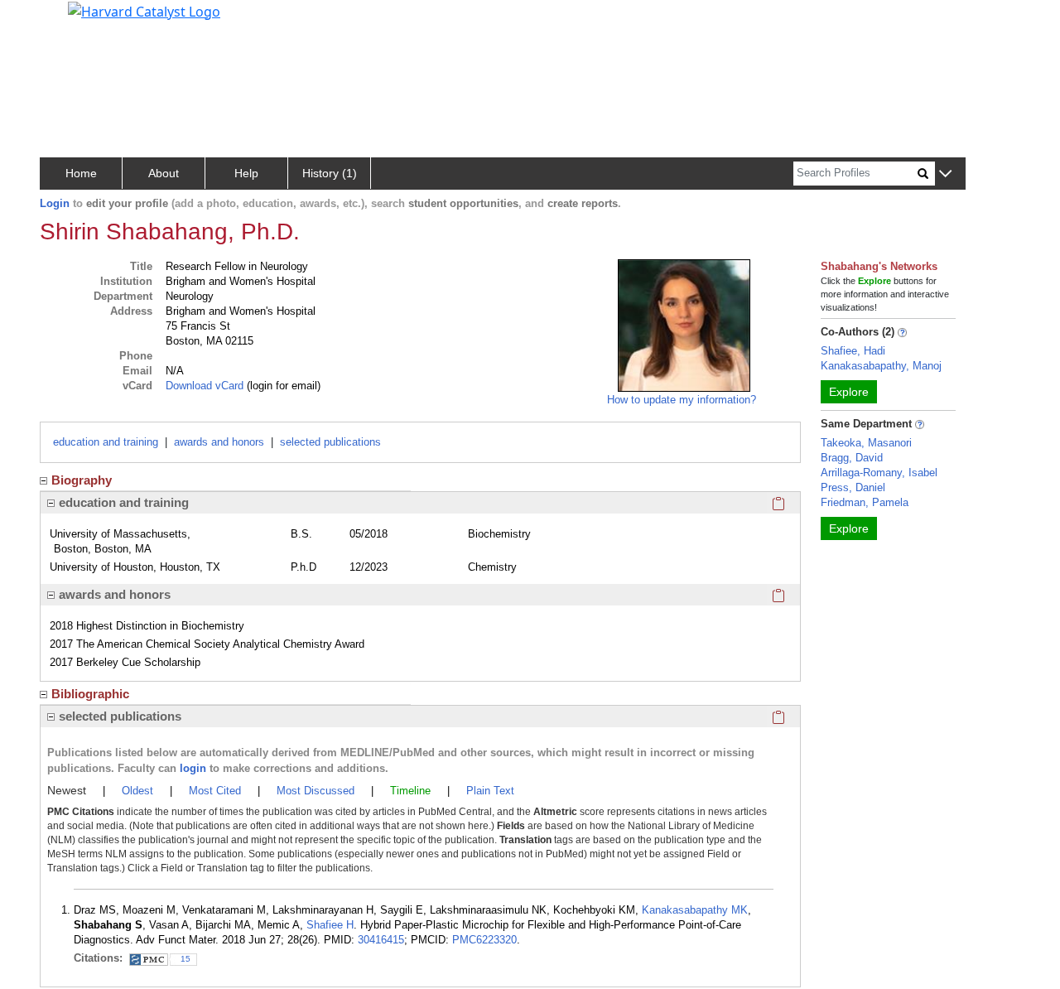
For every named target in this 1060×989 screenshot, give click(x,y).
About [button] (163, 173)
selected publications (330, 442)
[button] (945, 174)
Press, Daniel (853, 487)
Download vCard (204, 385)
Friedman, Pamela (864, 502)
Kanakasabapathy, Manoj (881, 365)
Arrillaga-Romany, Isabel (879, 472)
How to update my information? (681, 399)
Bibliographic (90, 694)
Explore (849, 391)
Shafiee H (330, 925)
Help (246, 173)
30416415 (381, 940)
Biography (81, 480)
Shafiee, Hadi (853, 351)
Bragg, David (852, 457)
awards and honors (219, 442)
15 (185, 958)
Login (55, 203)
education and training (105, 442)
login (193, 768)
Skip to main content (69, 19)
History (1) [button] (329, 173)
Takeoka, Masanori (866, 443)
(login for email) (281, 385)
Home (81, 173)
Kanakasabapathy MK (695, 910)
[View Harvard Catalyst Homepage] (144, 10)
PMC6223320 (484, 940)
